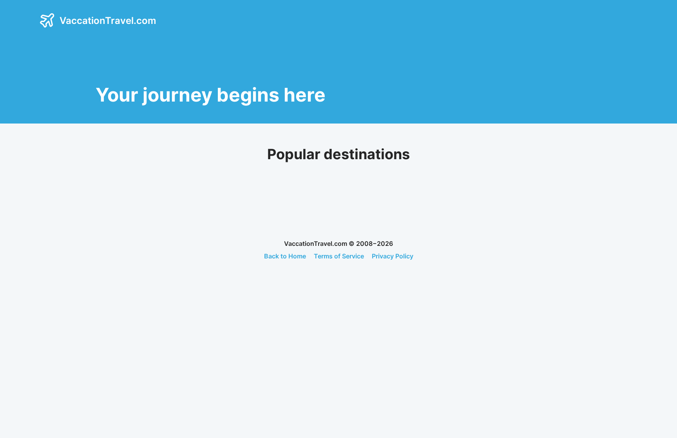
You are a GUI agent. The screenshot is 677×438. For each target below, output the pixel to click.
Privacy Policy (392, 256)
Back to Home (285, 256)
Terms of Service (339, 256)
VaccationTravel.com (108, 20)
